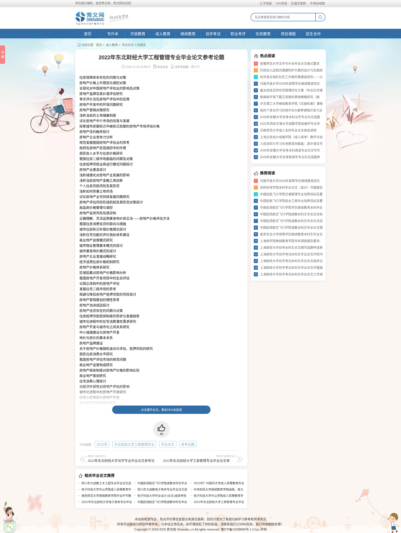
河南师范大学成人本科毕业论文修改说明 (288, 130)
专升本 (112, 34)
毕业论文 (128, 45)
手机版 (267, 3)
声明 (263, 529)
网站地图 (319, 3)
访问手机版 (181, 66)
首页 (87, 34)
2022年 (102, 444)
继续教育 (187, 34)
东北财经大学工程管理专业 (134, 444)
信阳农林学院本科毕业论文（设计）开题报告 (291, 187)
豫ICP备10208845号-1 (236, 529)
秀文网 (171, 529)
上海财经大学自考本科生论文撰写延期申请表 (291, 247)
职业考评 (238, 34)
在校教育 (263, 34)
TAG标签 (281, 3)
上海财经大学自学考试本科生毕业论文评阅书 (291, 254)
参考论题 (187, 444)
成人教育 (162, 34)
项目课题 (288, 34)
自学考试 (213, 34)
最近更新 (300, 3)
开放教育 (137, 34)
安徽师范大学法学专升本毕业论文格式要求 (290, 63)
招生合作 (313, 34)
